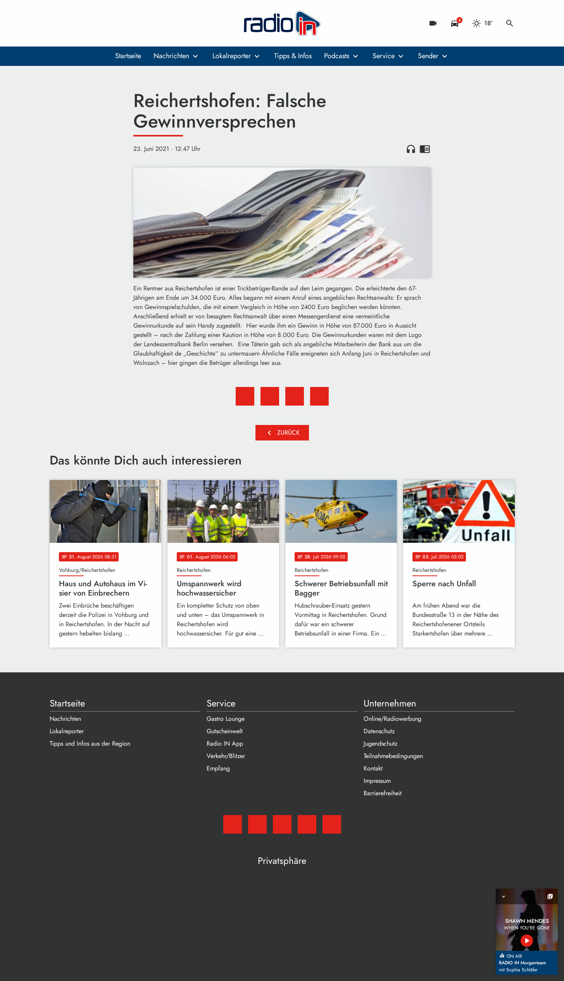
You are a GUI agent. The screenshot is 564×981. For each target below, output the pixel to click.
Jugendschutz (380, 743)
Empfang (218, 768)
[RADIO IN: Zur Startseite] (282, 23)
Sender (428, 56)
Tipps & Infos (293, 56)
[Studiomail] (57, 23)
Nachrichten (171, 56)
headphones (410, 148)
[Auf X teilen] (269, 396)
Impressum (377, 780)
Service (384, 56)
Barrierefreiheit (383, 793)
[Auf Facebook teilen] (245, 396)
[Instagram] (88, 23)
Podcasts (336, 56)
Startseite (128, 56)
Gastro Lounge (226, 718)
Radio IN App (225, 743)
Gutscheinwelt (225, 731)
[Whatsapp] (104, 23)
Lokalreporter (231, 56)
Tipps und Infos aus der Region (90, 743)
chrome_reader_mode (424, 148)
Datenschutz (379, 731)
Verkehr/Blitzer (226, 755)
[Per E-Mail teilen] (319, 396)
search (509, 23)
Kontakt (373, 768)
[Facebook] (73, 23)
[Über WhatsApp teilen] (294, 396)
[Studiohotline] (119, 23)
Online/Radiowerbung (392, 718)
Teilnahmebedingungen (393, 755)
